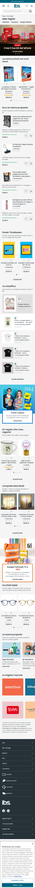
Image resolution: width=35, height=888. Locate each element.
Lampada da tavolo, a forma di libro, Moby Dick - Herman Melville (26, 516)
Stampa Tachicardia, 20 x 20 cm (26, 264)
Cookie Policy (18, 876)
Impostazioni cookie (17, 880)
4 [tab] (16, 100)
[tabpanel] (17, 40)
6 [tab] (20, 100)
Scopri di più (6, 666)
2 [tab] (18, 274)
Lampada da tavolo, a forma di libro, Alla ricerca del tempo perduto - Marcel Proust (9, 516)
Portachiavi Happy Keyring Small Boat (23, 145)
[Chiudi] (33, 844)
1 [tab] (16, 274)
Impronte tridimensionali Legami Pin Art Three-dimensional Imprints (22, 119)
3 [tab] (14, 100)
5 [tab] (18, 100)
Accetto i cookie (17, 885)
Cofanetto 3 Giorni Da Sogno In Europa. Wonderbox (8, 88)
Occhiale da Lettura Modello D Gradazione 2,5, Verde (26, 617)
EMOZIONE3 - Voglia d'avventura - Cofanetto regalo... (26, 88)
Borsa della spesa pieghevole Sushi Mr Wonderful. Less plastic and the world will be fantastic (21, 174)
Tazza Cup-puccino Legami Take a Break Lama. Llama (9, 462)
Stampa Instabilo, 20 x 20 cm (9, 264)
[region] (17, 864)
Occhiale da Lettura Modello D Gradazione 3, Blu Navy (8, 617)
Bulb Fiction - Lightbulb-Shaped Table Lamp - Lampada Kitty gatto (26, 462)
